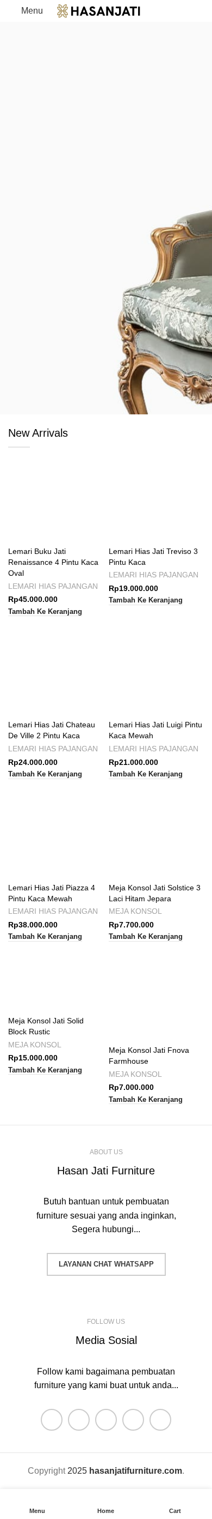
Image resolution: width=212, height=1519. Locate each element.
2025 (124, 1470)
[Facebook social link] (52, 1420)
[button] (45, 612)
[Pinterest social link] (160, 1420)
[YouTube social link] (133, 1420)
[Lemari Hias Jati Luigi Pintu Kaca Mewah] (156, 667)
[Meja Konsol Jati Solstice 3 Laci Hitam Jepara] (156, 830)
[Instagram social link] (106, 1420)
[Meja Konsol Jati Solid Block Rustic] (55, 978)
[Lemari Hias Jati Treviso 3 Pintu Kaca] (156, 494)
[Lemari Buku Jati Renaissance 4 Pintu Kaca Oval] (55, 494)
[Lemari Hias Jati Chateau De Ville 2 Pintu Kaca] (55, 667)
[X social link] (79, 1420)
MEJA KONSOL (135, 911)
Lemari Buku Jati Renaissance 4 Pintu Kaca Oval (53, 562)
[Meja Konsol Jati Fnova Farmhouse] (156, 993)
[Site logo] (106, 10)
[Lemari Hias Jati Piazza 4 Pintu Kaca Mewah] (55, 830)
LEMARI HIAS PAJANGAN (53, 586)
